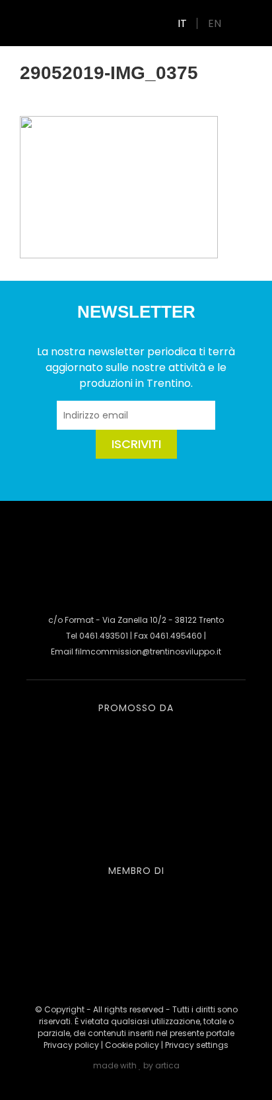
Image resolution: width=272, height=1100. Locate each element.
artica (167, 1065)
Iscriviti (136, 444)
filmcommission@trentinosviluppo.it (148, 651)
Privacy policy (71, 1045)
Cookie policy (132, 1045)
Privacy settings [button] (196, 1045)
